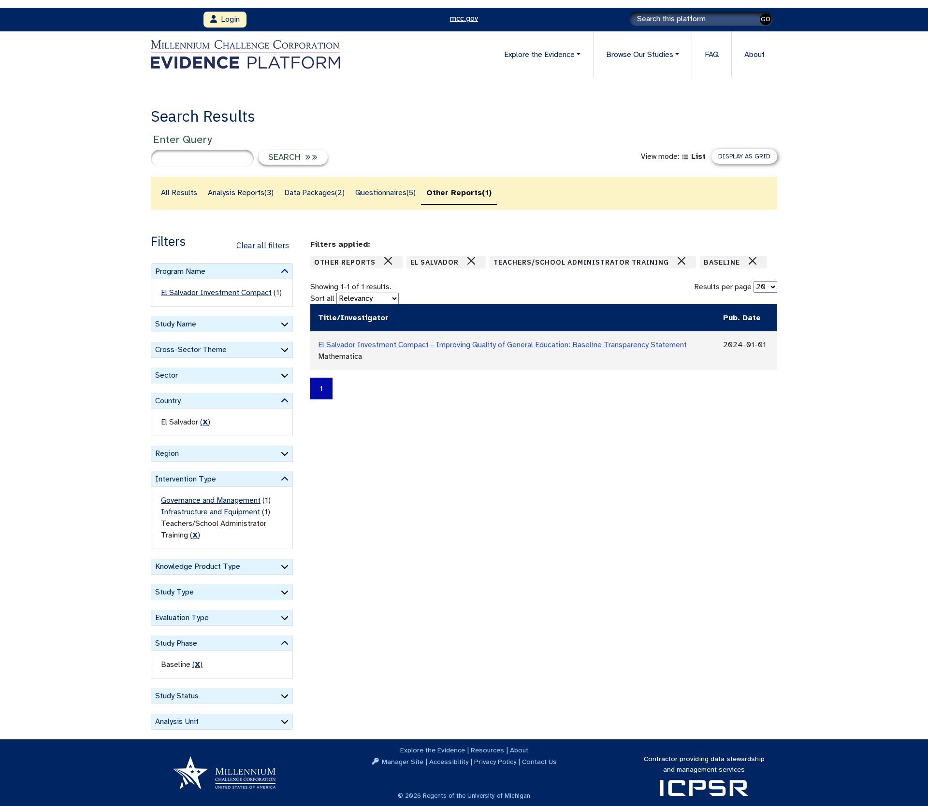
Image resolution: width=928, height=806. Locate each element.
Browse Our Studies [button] (639, 54)
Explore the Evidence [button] (539, 54)
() (205, 422)
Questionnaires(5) (385, 193)
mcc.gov (464, 18)
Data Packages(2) (314, 193)
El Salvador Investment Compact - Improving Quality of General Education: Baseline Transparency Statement (502, 345)
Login (228, 19)
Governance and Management (211, 500)
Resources (487, 750)
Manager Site (402, 761)
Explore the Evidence (432, 750)
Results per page (723, 287)
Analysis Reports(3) (241, 193)
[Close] (388, 260)
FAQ (712, 54)
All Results (179, 193)
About (754, 54)
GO (765, 19)
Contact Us (539, 761)
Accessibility (448, 761)
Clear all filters (262, 245)
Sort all (322, 298)
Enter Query (182, 139)
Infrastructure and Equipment (210, 512)
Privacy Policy (495, 761)
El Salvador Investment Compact (216, 292)
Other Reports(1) (459, 193)
